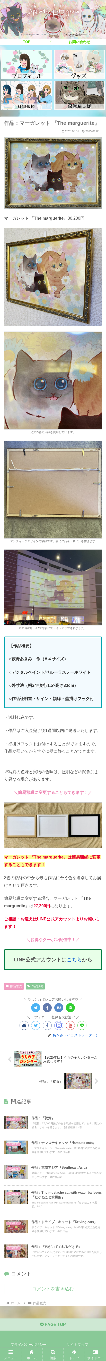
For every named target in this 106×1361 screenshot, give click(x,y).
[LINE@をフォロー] (81, 1025)
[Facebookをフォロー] (47, 1025)
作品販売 (16, 986)
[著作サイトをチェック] (24, 1025)
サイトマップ (77, 1344)
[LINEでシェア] (70, 1007)
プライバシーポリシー (29, 1344)
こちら (74, 959)
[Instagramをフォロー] (58, 1025)
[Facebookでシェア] (47, 1007)
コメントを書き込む (53, 1288)
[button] (95, 938)
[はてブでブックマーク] (58, 1007)
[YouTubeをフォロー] (70, 1025)
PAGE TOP (55, 1324)
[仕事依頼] (26, 95)
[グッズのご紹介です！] (79, 64)
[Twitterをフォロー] (35, 1025)
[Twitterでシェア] (35, 1007)
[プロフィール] (26, 64)
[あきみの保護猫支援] (79, 95)
